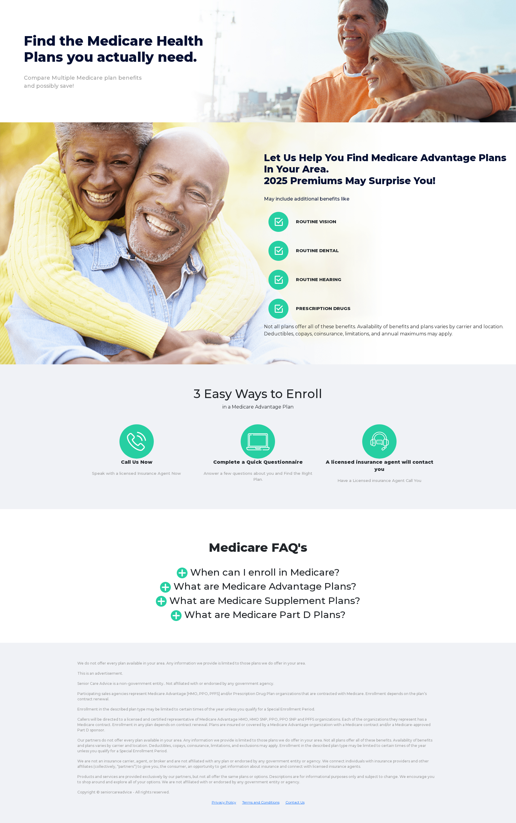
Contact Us (295, 802)
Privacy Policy (224, 802)
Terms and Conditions (261, 802)
